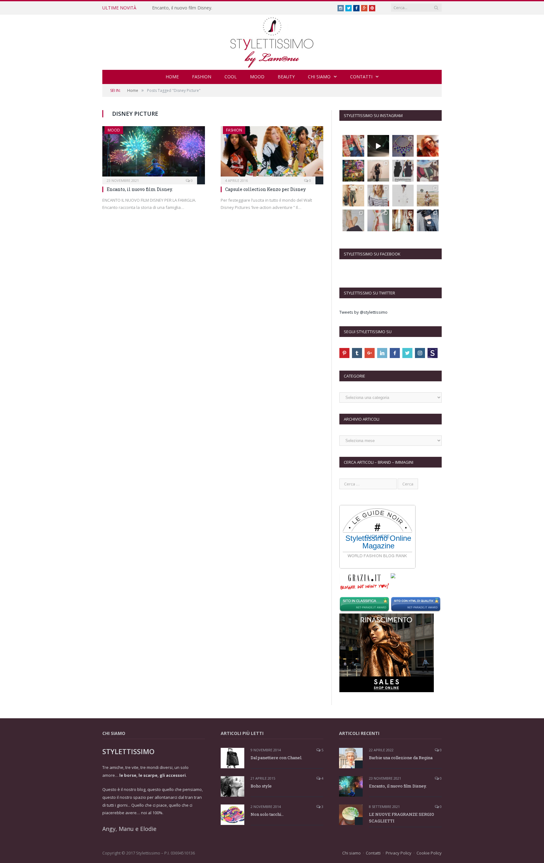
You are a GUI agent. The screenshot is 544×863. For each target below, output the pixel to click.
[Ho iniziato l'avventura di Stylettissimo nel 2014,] (378, 171)
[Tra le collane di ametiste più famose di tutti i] (403, 146)
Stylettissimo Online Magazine (378, 542)
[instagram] (420, 353)
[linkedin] (382, 353)
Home (172, 77)
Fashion (201, 77)
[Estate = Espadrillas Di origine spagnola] (353, 220)
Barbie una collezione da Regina (401, 757)
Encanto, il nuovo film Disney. (182, 8)
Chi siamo (319, 77)
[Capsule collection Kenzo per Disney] (272, 153)
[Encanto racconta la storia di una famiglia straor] (353, 171)
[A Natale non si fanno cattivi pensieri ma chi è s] (428, 146)
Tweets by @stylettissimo (363, 312)
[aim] (433, 353)
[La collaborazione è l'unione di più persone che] (378, 220)
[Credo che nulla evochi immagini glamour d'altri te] (428, 220)
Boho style (261, 786)
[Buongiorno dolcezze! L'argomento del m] (403, 171)
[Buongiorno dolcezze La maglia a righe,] (378, 195)
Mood (257, 77)
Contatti (361, 77)
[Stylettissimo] (272, 41)
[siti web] (416, 605)
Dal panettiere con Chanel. (276, 757)
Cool (230, 77)
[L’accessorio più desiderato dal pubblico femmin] (353, 146)
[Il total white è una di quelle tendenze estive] (403, 195)
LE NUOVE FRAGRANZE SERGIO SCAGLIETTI (401, 817)
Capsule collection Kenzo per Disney (265, 189)
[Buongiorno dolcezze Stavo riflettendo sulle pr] (353, 195)
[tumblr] (357, 353)
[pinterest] (344, 353)
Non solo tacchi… (267, 814)
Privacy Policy (398, 853)
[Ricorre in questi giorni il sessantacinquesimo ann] (403, 220)
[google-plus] (370, 353)
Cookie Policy (429, 853)
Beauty (286, 77)
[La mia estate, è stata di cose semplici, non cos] (428, 171)
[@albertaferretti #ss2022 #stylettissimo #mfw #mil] (378, 146)
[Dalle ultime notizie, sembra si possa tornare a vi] (428, 195)
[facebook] (395, 353)
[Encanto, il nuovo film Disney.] (153, 153)
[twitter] (407, 353)
